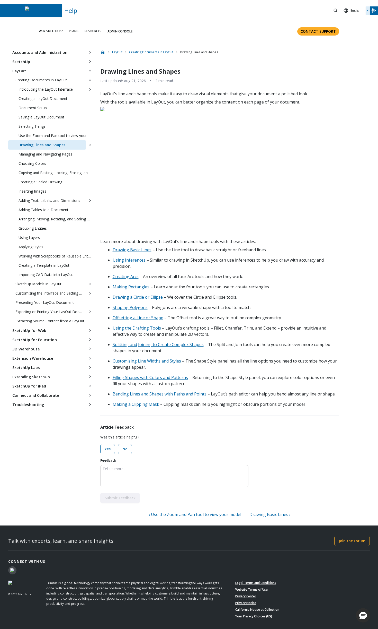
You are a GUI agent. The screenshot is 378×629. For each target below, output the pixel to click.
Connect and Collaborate (35, 395)
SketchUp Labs (26, 367)
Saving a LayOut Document (41, 117)
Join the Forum (352, 540)
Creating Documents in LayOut (41, 79)
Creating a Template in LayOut (44, 265)
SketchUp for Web (29, 330)
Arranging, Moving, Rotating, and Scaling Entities (56, 219)
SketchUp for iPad (29, 386)
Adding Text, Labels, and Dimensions (49, 200)
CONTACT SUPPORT (318, 31)
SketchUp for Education (34, 339)
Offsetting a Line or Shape (138, 318)
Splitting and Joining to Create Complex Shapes (158, 344)
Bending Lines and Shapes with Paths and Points (159, 394)
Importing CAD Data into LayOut (46, 274)
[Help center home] (102, 52)
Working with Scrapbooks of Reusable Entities (56, 256)
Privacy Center (245, 596)
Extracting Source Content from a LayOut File (53, 320)
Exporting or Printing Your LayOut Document (50, 311)
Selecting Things (32, 126)
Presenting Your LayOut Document (44, 302)
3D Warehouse (26, 348)
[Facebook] (12, 570)
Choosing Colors (32, 163)
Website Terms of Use (251, 589)
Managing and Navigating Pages (45, 154)
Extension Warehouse (32, 358)
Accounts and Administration (39, 52)
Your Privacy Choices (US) (253, 616)
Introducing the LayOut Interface (46, 89)
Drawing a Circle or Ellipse (138, 297)
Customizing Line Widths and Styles (147, 361)
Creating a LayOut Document (43, 98)
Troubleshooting (28, 404)
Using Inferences (129, 260)
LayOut (19, 70)
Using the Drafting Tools (137, 328)
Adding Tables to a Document (43, 209)
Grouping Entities (33, 228)
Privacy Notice (245, 603)
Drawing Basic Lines (132, 250)
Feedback (108, 460)
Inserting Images (32, 191)
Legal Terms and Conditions (255, 583)
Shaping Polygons (130, 307)
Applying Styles (31, 246)
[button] (363, 615)
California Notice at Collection (257, 609)
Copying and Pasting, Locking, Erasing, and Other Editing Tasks (56, 172)
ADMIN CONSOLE (119, 31)
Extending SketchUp (31, 376)
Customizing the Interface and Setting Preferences (50, 293)
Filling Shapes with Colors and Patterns (150, 377)
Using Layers (29, 237)
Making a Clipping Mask (136, 404)
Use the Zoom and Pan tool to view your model (56, 135)
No (125, 448)
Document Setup (33, 107)
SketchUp (21, 61)
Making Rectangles (131, 287)
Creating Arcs (126, 276)
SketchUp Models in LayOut (38, 283)
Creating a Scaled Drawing (40, 181)
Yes (108, 448)
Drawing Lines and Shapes (42, 144)
